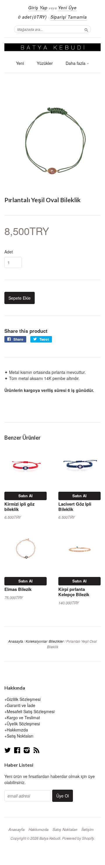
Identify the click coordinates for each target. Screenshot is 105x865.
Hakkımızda (17, 730)
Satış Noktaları (20, 736)
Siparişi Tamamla (68, 17)
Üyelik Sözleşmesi (23, 724)
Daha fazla (76, 63)
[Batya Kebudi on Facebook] (17, 750)
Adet (8, 251)
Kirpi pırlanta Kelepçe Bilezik (73, 592)
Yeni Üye (67, 7)
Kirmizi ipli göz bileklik (19, 506)
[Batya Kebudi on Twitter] (7, 750)
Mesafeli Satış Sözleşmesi (31, 711)
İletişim (87, 829)
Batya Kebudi (49, 838)
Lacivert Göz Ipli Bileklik (74, 506)
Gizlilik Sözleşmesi (24, 699)
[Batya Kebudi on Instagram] (27, 750)
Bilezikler (56, 641)
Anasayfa (15, 641)
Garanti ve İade (21, 705)
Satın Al (25, 495)
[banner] (52, 47)
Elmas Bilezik (18, 589)
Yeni (20, 63)
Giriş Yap (38, 7)
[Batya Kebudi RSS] (36, 750)
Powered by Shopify (78, 838)
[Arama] (86, 29)
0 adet (32, 17)
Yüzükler (45, 63)
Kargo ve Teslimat (23, 717)
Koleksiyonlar (36, 641)
